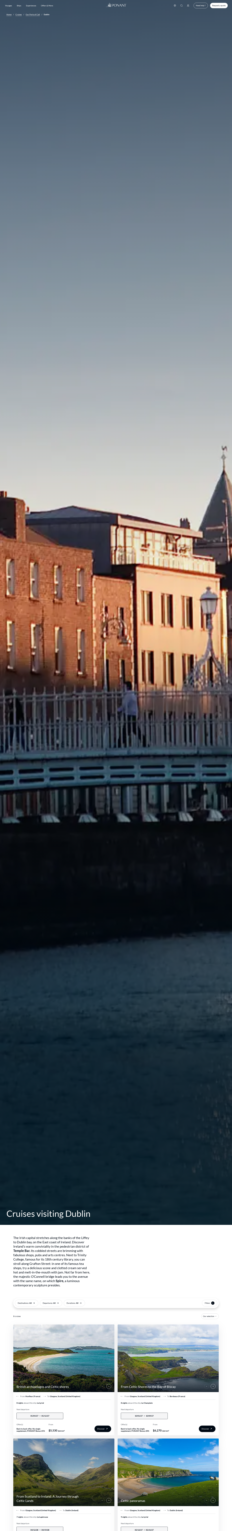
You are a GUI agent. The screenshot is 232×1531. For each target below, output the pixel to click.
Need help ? (201, 5)
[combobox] (210, 1316)
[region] (63, 1358)
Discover (101, 1429)
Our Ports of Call (33, 14)
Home (9, 14)
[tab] (63, 1358)
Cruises (18, 14)
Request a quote (219, 5)
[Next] (108, 1386)
